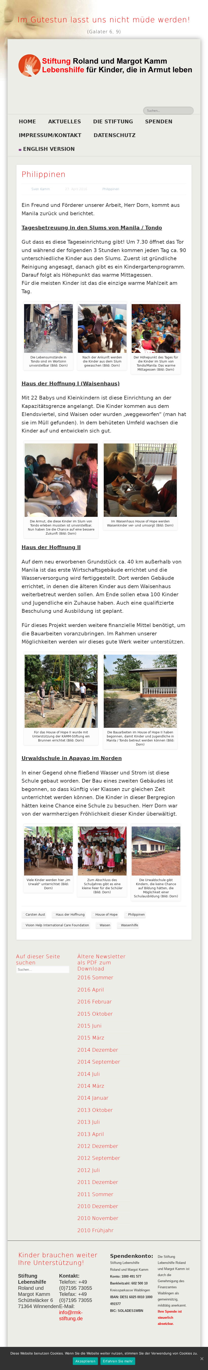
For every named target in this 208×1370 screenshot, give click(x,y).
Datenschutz (115, 135)
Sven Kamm (40, 189)
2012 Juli (88, 1170)
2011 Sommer (95, 1194)
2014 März (90, 1086)
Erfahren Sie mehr (118, 1361)
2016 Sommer (95, 978)
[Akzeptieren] (201, 1358)
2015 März (90, 1038)
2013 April (90, 1134)
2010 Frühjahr (95, 1230)
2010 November (97, 1218)
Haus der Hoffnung (70, 914)
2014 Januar (92, 1098)
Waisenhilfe (129, 925)
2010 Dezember (97, 1206)
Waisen (105, 925)
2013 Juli (88, 1122)
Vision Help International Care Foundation (57, 925)
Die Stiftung (113, 122)
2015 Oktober (95, 1014)
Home (27, 122)
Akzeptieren (85, 1361)
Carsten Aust (35, 914)
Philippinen (110, 189)
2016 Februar (94, 1002)
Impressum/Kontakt (50, 135)
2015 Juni (89, 1026)
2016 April (90, 990)
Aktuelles (64, 122)
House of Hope (106, 914)
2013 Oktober (95, 1110)
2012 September (98, 1158)
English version (48, 149)
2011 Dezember (97, 1182)
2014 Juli (88, 1074)
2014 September (98, 1062)
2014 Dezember (97, 1050)
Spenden (158, 122)
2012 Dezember (97, 1146)
